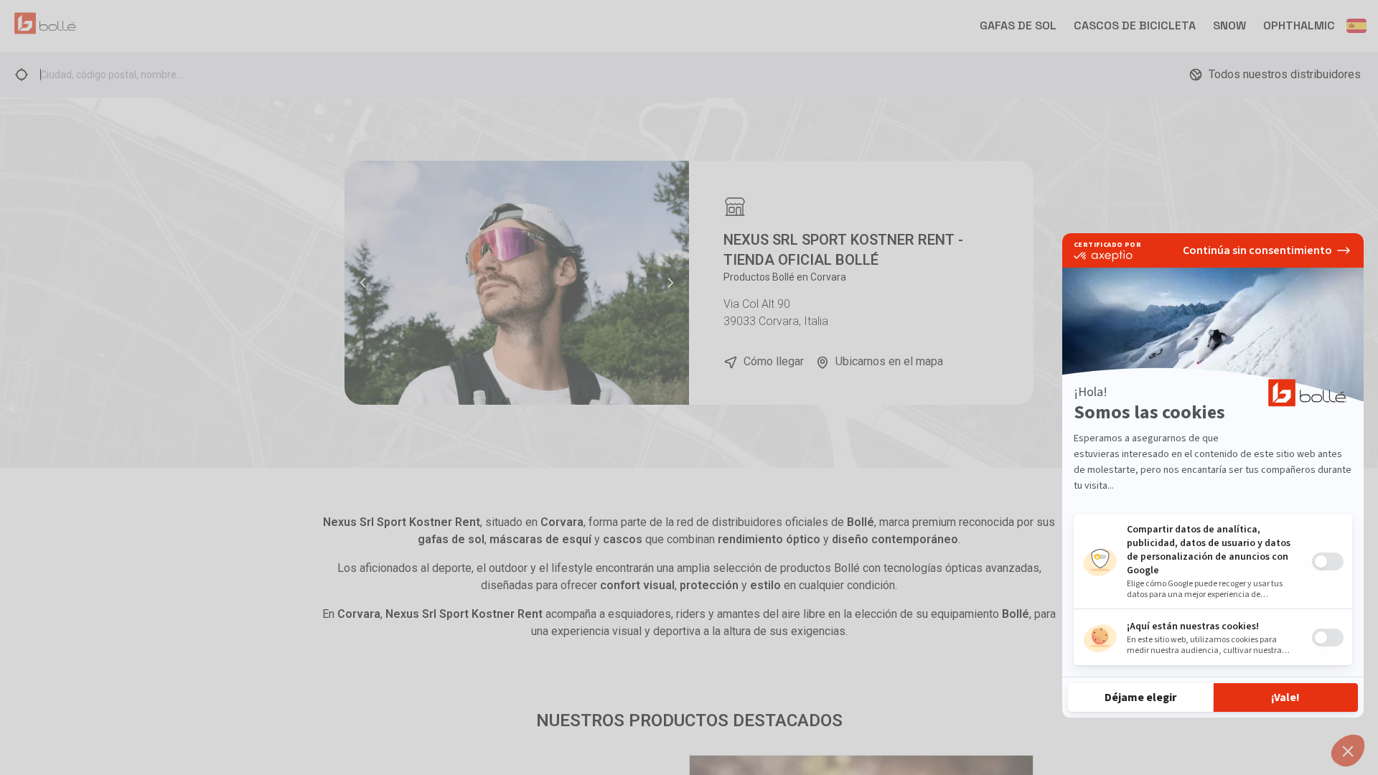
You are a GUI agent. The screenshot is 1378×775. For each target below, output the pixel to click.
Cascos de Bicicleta (1135, 25)
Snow (1229, 25)
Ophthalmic (1299, 25)
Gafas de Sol (1018, 25)
